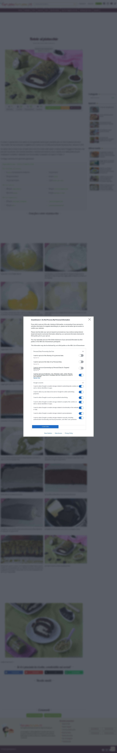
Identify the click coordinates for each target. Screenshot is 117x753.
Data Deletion (48, 433)
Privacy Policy (69, 433)
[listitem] (58, 351)
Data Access (58, 433)
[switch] (81, 355)
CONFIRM (45, 426)
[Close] (90, 320)
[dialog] (58, 376)
